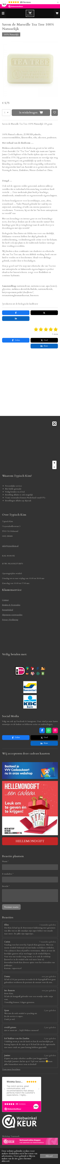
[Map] (30, 445)
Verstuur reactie (11, 907)
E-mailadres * (7, 874)
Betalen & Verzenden (11, 605)
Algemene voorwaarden (12, 614)
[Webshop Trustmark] (19, 1122)
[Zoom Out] (54, 467)
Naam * (5, 861)
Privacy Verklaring (10, 619)
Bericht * (5, 886)
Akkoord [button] (48, 1156)
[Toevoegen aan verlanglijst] (54, 112)
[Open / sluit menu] (3, 13)
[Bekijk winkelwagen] (57, 13)
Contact (5, 600)
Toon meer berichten (11, 1069)
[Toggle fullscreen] (54, 424)
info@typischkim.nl (10, 546)
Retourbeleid (7, 609)
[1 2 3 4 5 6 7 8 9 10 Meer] (6, 112)
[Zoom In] (54, 463)
